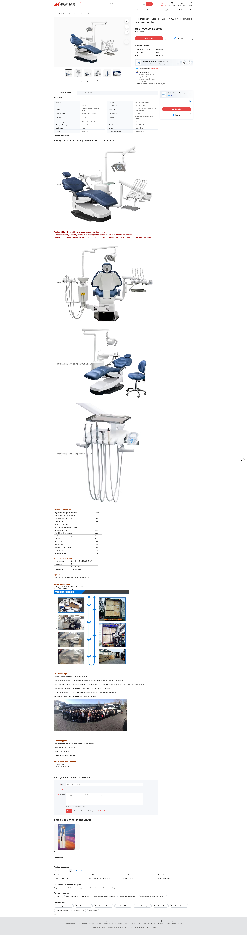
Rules (191, 10)
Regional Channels (146, 921)
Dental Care (85, 897)
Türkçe (161, 923)
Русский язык (106, 923)
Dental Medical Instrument (179, 906)
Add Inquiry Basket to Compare (92, 81)
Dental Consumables (71, 897)
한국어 (139, 923)
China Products (86, 921)
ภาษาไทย (155, 923)
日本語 (144, 923)
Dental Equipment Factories (64, 906)
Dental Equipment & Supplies (78, 14)
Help (158, 10)
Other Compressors (129, 878)
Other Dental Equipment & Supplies (99, 878)
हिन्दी (149, 923)
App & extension (169, 10)
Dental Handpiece (129, 875)
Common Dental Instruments (127, 897)
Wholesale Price (126, 921)
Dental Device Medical (160, 906)
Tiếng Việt (167, 923)
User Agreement (134, 927)
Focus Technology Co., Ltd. (111, 927)
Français (98, 923)
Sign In (138, 84)
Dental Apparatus (92, 14)
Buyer (148, 10)
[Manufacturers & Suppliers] (64, 4)
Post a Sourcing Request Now (108, 811)
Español (84, 923)
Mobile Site (165, 921)
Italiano (114, 923)
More (55, 914)
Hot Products (76, 921)
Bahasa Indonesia (177, 923)
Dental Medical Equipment (142, 906)
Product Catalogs (81, 871)
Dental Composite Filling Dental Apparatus (152, 897)
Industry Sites (135, 921)
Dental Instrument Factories (103, 906)
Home (55, 14)
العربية (133, 923)
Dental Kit (92, 875)
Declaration (143, 927)
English (78, 923)
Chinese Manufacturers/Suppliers (100, 921)
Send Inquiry (149, 38)
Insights (172, 921)
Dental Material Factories (83, 906)
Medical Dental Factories (123, 906)
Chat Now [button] (180, 38)
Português (91, 923)
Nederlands (127, 923)
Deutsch (120, 923)
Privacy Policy (152, 927)
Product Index (156, 921)
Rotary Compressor (164, 878)
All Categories (61, 10)
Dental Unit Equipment (62, 910)
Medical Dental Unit (78, 910)
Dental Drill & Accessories (61, 878)
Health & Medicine (64, 14)
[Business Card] (190, 101)
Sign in (191, 5)
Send (68, 811)
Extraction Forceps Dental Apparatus (104, 897)
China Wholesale (115, 921)
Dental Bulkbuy (92, 910)
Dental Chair (162, 875)
